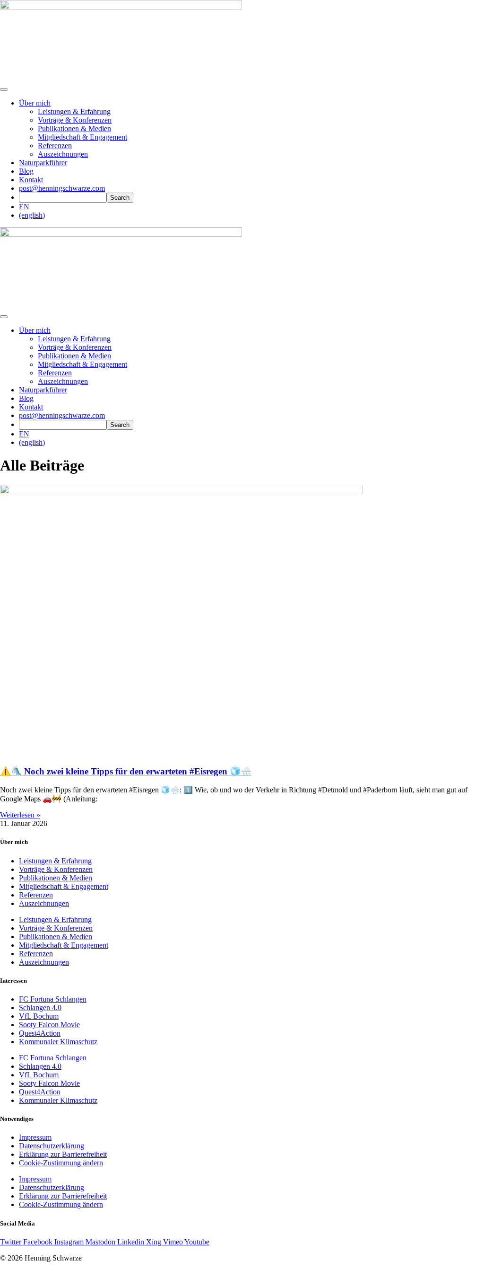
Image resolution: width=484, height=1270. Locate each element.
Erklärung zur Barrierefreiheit (63, 1154)
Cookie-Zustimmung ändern (61, 1163)
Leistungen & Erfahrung (74, 111)
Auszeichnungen (63, 154)
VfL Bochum (39, 1016)
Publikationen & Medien (74, 128)
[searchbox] (62, 198)
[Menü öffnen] (4, 89)
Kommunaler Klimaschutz (58, 1042)
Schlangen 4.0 (40, 1008)
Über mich (35, 103)
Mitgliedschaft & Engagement (82, 137)
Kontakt (31, 180)
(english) (32, 215)
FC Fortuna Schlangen (52, 999)
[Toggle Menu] (4, 316)
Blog (26, 171)
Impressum (35, 1137)
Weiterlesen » (20, 815)
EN (24, 207)
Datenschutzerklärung (51, 1146)
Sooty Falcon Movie (49, 1025)
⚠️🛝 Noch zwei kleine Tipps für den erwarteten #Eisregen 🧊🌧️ (125, 771)
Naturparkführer (43, 163)
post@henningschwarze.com (62, 188)
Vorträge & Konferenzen (75, 120)
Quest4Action (39, 1033)
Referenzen (55, 146)
